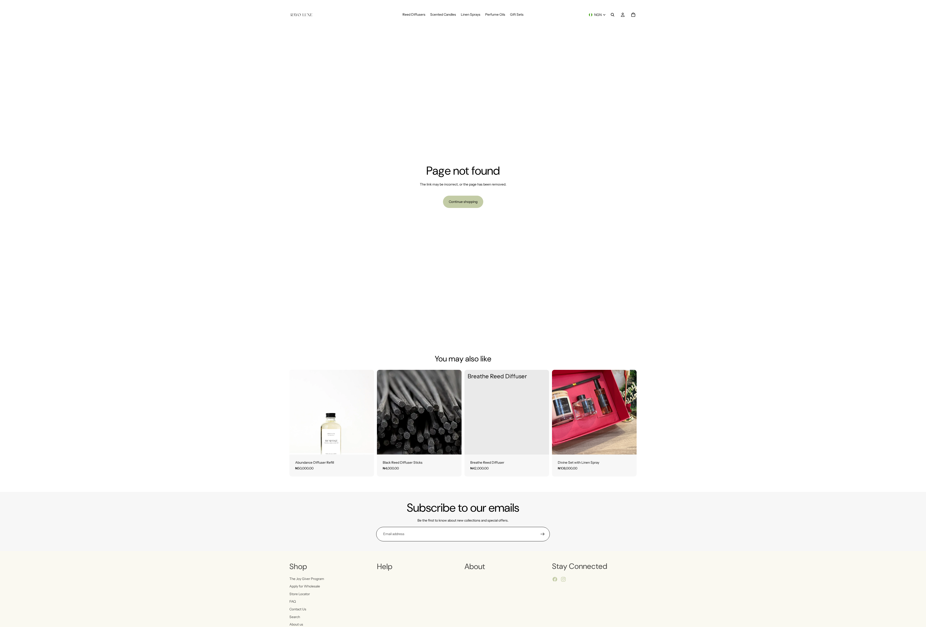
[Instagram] (563, 579)
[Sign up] (543, 534)
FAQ (292, 601)
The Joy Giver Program (306, 578)
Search (294, 616)
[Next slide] (454, 412)
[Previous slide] (384, 412)
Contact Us (297, 609)
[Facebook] (555, 579)
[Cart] (633, 14)
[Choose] (454, 447)
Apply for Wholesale (304, 586)
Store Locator (299, 594)
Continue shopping (463, 202)
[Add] (366, 447)
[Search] (612, 14)
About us (296, 624)
